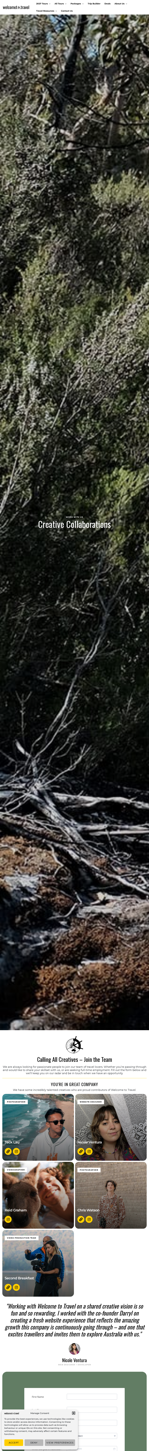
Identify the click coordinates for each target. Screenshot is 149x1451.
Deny (34, 1442)
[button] (73, 1413)
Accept (14, 1442)
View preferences (59, 1442)
